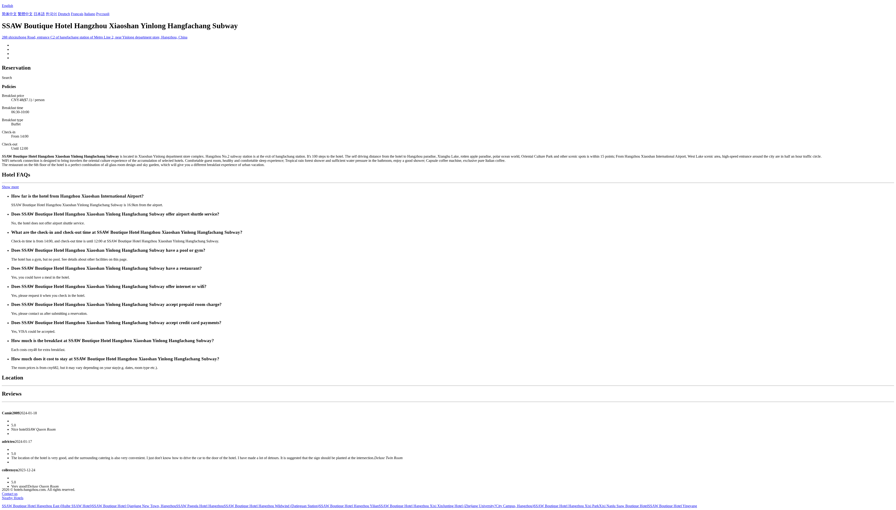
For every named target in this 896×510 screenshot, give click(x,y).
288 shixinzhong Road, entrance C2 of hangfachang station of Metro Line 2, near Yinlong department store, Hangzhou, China (94, 37)
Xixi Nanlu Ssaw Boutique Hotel (623, 506)
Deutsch (64, 14)
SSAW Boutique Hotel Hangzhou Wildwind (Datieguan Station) (271, 506)
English (7, 6)
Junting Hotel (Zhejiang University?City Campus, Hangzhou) (488, 506)
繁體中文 (25, 14)
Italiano (89, 14)
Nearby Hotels (12, 498)
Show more (10, 187)
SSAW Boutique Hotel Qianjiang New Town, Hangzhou (134, 506)
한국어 (51, 14)
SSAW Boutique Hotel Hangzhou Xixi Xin (411, 506)
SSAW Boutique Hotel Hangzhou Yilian (349, 506)
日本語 (39, 14)
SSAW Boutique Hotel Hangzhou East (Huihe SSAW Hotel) (47, 506)
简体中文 (9, 14)
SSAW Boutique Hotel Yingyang (672, 506)
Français (77, 14)
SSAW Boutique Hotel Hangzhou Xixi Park (566, 506)
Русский (102, 14)
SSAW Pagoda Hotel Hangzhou (200, 506)
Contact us (10, 494)
